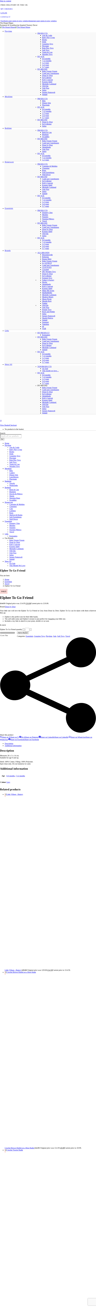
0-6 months (10, 776)
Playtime (49, 636)
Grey (8, 782)
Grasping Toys (39, 636)
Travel (67, 636)
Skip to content (5, 1)
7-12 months (20, 776)
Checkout (13, 425)
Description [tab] (9, 744)
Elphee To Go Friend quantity (11, 629)
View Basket (4, 425)
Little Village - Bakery (13, 970)
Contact (5, 17)
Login (4, 13)
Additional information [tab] (13, 746)
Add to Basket (23, 633)
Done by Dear (10, 607)
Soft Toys (60, 636)
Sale (54, 636)
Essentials (29, 636)
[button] (7, 633)
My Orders (7, 9)
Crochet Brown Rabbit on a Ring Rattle (20, 1148)
